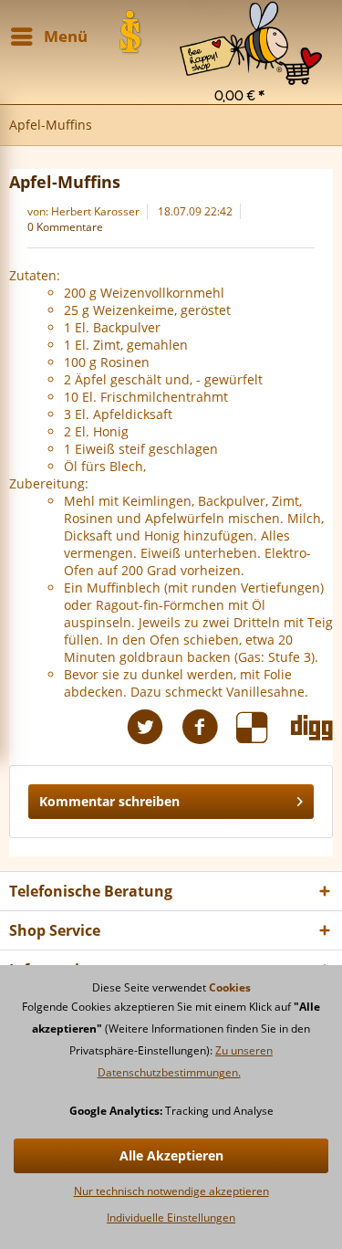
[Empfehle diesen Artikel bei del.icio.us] (263, 727)
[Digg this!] (312, 727)
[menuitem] (250, 23)
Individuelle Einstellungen (171, 1217)
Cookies (230, 987)
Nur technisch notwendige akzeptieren (171, 1191)
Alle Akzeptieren (171, 1155)
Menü (66, 36)
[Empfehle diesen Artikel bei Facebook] (208, 727)
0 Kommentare (65, 227)
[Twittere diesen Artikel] (154, 727)
